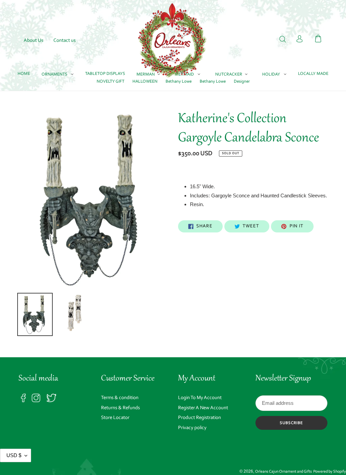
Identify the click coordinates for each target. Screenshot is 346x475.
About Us (33, 40)
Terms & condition (120, 397)
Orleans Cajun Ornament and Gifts (283, 472)
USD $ (13, 455)
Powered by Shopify (329, 472)
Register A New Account (203, 408)
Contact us (64, 40)
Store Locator (115, 417)
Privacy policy (192, 427)
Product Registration (199, 417)
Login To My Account (200, 397)
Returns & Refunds (120, 408)
